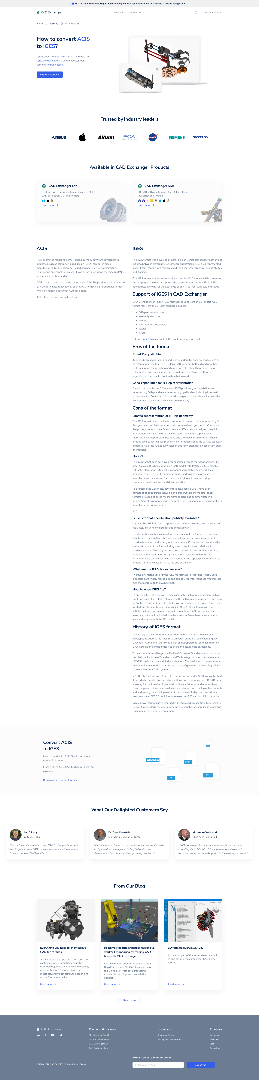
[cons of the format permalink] (173, 408)
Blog (212, 1043)
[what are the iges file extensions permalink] (183, 569)
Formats (54, 23)
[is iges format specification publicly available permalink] (200, 518)
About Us (214, 1039)
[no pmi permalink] (145, 456)
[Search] (196, 12)
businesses (56, 64)
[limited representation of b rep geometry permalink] (194, 416)
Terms (83, 1064)
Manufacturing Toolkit (99, 1035)
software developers (48, 60)
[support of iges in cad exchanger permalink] (208, 294)
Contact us (215, 1048)
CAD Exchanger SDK (98, 1043)
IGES (49, 46)
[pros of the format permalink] (172, 347)
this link (145, 339)
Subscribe (200, 1065)
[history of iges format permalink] (182, 627)
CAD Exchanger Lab (98, 1048)
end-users (61, 56)
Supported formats (166, 1035)
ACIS (83, 39)
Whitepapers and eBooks (169, 1039)
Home (40, 23)
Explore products (50, 74)
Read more (129, 1000)
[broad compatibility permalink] (162, 354)
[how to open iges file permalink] (167, 589)
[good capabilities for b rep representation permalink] (195, 383)
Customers (215, 1035)
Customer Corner (213, 12)
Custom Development (99, 1039)
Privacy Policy (71, 1064)
